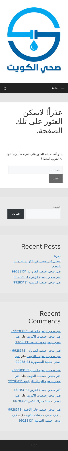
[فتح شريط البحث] (5, 89)
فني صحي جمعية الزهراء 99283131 (37, 277)
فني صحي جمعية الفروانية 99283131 (36, 271)
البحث (57, 207)
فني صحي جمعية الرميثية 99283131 (37, 282)
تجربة (57, 256)
